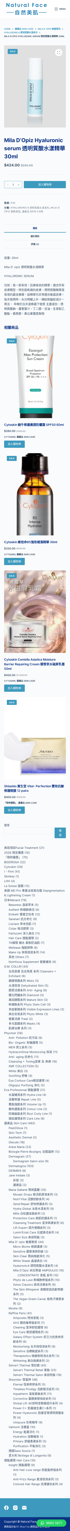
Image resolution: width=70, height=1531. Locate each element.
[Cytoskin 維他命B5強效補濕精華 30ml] (35, 494)
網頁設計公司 (37, 1526)
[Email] (24, 1507)
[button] (51, 1523)
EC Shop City (23, 1526)
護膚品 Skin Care (32, 211)
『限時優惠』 (10, 802)
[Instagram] (15, 1507)
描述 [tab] (35, 228)
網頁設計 (8, 1526)
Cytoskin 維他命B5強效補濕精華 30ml (30, 542)
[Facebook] (6, 1507)
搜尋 (7, 825)
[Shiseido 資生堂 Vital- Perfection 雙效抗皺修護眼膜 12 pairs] (35, 738)
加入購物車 (45, 184)
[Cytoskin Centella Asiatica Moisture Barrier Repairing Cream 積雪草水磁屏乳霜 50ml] (35, 611)
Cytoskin (9, 437)
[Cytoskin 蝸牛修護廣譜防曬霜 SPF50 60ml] (35, 377)
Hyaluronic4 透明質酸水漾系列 (30, 207)
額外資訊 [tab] (35, 236)
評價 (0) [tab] (35, 244)
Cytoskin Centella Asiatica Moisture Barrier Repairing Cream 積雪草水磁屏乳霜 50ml (34, 664)
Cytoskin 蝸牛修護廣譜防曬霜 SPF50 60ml (34, 425)
